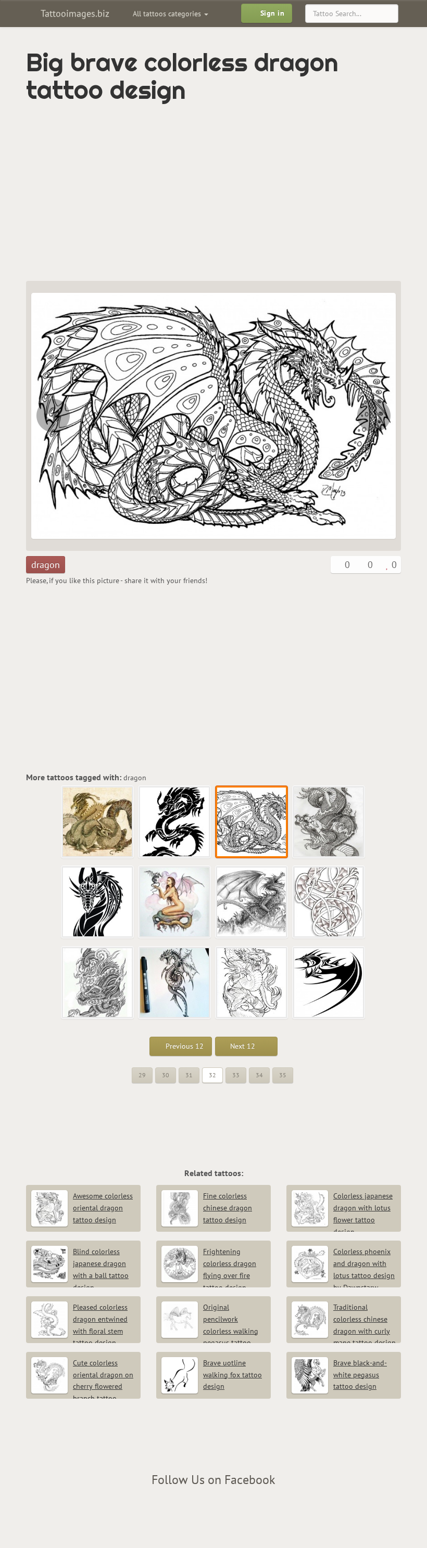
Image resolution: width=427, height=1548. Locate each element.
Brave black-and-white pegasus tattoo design (360, 1374)
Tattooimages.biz (73, 13)
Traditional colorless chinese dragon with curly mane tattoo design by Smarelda (344, 1330)
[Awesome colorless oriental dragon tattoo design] (252, 983)
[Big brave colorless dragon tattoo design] (252, 822)
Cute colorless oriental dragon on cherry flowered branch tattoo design (82, 1386)
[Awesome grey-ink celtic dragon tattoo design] (329, 902)
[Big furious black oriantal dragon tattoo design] (52, 416)
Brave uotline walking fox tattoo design (232, 1374)
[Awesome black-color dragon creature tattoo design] (329, 983)
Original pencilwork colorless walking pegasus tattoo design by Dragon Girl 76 (209, 1330)
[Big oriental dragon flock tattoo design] (98, 822)
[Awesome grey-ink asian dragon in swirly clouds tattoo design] (98, 983)
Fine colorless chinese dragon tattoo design (227, 1207)
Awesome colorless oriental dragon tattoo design (103, 1207)
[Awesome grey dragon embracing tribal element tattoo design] (175, 983)
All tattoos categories (168, 13)
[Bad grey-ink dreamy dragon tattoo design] (252, 902)
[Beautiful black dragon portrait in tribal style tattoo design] (98, 902)
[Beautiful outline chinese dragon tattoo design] (375, 416)
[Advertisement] (148, 192)
